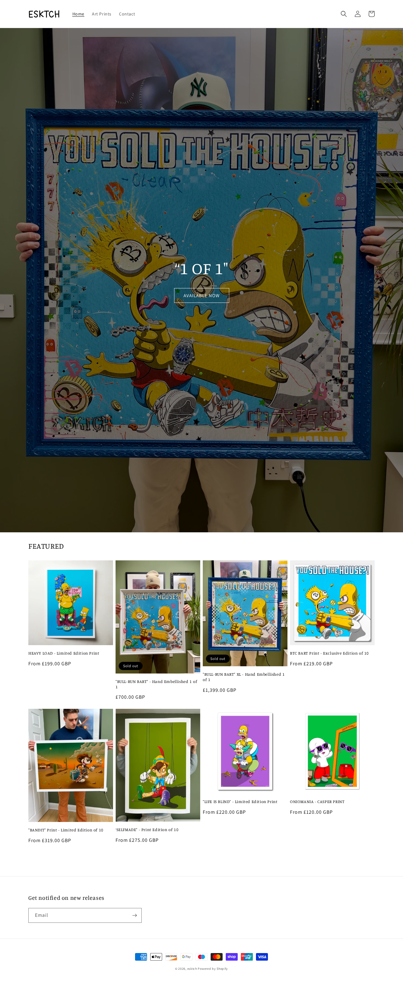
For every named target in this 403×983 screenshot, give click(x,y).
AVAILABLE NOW (202, 295)
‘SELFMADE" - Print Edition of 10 (147, 829)
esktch (192, 969)
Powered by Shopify (213, 969)
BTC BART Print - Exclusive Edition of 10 (329, 653)
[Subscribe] (134, 915)
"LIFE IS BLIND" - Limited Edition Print (240, 801)
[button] (344, 14)
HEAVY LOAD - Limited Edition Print (63, 653)
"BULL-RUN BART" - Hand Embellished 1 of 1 (156, 684)
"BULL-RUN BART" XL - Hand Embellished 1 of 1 (244, 677)
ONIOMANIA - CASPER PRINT (317, 801)
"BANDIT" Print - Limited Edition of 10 (66, 829)
